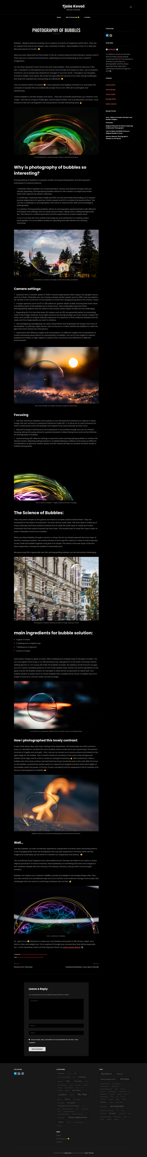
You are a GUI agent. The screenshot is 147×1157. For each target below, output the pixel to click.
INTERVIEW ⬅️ (113, 49)
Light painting (30, 954)
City (68, 1081)
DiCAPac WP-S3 (122, 1091)
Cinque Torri (60, 1081)
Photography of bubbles (41, 954)
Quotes (58, 1109)
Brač (74, 1077)
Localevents (111, 1099)
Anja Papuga (110, 89)
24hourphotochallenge (105, 1084)
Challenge (82, 1077)
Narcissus (59, 1099)
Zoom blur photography (78, 1122)
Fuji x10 (77, 1087)
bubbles (25, 954)
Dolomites (109, 123)
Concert (87, 1081)
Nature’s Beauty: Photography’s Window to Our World (117, 137)
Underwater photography (69, 1111)
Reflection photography (68, 1109)
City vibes (78, 1081)
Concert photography (62, 1085)
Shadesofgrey (103, 1113)
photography (27, 957)
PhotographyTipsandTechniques (107, 1110)
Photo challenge (60, 1103)
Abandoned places (116, 1084)
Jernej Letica (110, 85)
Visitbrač (69, 1122)
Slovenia (112, 1113)
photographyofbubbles (37, 957)
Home (59, 17)
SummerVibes (122, 1113)
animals (69, 1073)
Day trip (71, 1085)
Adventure (61, 1073)
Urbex (60, 1122)
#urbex (124, 1079)
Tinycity (129, 1113)
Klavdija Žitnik (111, 99)
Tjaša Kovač (73, 6)
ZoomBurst (109, 1119)
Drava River (59, 1087)
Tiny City (59, 1111)
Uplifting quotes (60, 1117)
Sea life (77, 1109)
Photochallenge (103, 1106)
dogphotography (103, 1094)
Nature (67, 1099)
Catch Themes (89, 1153)
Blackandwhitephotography (106, 1089)
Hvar (82, 1087)
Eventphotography (104, 1096)
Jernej (119, 57)
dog (129, 1091)
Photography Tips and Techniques (68, 1106)
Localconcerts (103, 1099)
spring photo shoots (71, 947)
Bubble (116, 1089)
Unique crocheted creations (63, 1114)
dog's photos (78, 1085)
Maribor (72, 1095)
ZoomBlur (102, 1119)
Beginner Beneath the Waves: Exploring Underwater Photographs (119, 127)
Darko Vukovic (111, 104)
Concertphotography (112, 1091)
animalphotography (104, 1086)
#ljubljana (106, 1073)
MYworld (111, 1102)
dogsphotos (112, 1094)
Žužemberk (59, 1126)
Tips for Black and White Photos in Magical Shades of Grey (117, 132)
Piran (83, 1106)
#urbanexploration (108, 1079)
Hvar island (59, 1090)
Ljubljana (62, 1094)
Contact (87, 17)
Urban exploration (77, 1117)
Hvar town (67, 1090)
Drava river (126, 1094)
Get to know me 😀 (72, 17)
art (21, 954)
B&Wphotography (115, 1086)
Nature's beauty (77, 1099)
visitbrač (125, 1117)
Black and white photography (64, 1077)
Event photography (69, 1087)
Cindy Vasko (110, 94)
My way (82, 1094)
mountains (124, 1099)
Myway (103, 1102)
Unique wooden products (77, 1114)
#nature (119, 1074)
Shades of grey (84, 1109)
